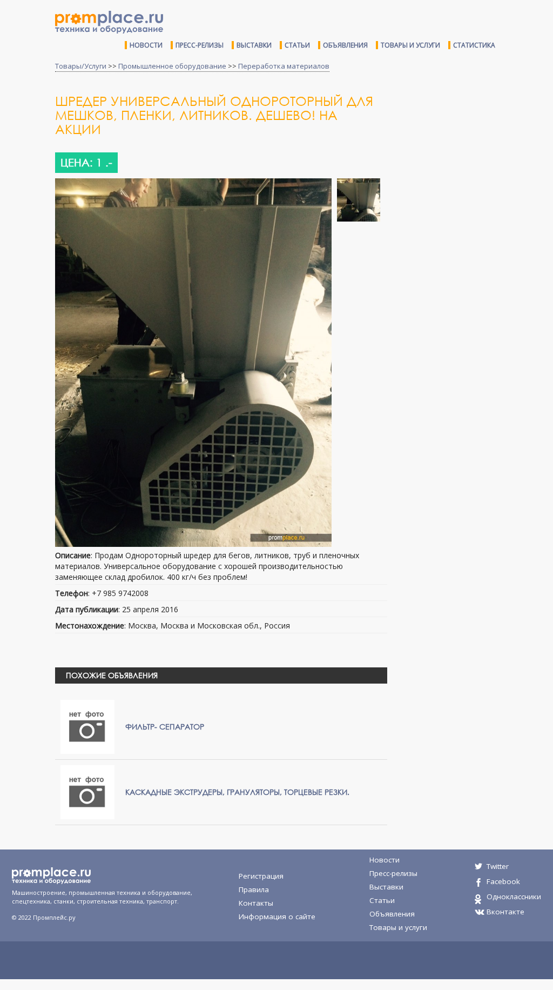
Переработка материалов (283, 66)
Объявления (345, 45)
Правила (254, 889)
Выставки (254, 45)
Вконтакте (505, 912)
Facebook (503, 881)
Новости (146, 45)
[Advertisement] (474, 171)
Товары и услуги (410, 45)
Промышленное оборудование (172, 66)
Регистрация (261, 876)
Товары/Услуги (80, 66)
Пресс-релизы (200, 45)
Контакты (256, 903)
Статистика (474, 45)
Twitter (498, 866)
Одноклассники (514, 896)
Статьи (297, 45)
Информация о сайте (277, 916)
